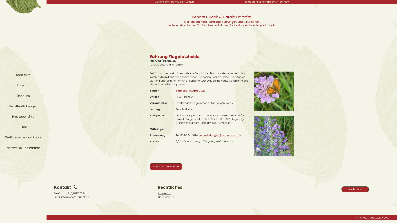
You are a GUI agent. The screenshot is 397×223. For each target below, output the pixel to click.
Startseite (23, 75)
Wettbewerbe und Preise (23, 137)
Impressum (164, 193)
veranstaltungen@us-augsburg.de (220, 135)
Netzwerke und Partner (23, 148)
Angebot (23, 85)
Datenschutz (166, 197)
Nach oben (355, 189)
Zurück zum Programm (166, 166)
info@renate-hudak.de (75, 197)
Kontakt (62, 187)
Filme (23, 127)
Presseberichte (23, 117)
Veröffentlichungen (23, 106)
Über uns (23, 96)
